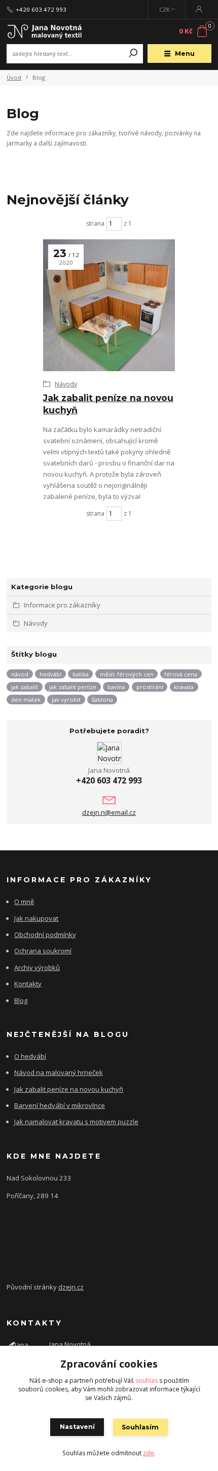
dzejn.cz (71, 1286)
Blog (20, 1000)
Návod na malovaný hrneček (58, 1072)
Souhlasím (140, 1427)
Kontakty (28, 983)
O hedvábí (30, 1056)
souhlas (146, 1380)
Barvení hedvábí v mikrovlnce (59, 1105)
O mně (24, 901)
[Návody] (109, 305)
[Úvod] (45, 31)
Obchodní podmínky (45, 934)
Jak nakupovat (36, 918)
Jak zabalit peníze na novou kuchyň (68, 1089)
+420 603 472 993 (41, 10)
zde (148, 1453)
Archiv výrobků (37, 967)
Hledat (133, 53)
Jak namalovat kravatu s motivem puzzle (76, 1121)
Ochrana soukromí (42, 950)
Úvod (14, 77)
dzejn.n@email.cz (109, 812)
